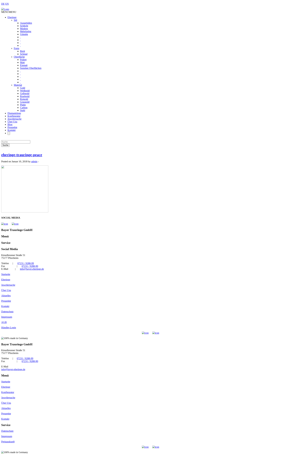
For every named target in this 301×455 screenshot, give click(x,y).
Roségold (24, 96)
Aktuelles (6, 295)
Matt (22, 62)
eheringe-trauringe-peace (21, 155)
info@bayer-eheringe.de (32, 269)
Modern (24, 28)
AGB (4, 322)
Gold (22, 87)
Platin (23, 104)
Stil (15, 20)
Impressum (6, 317)
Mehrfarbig (25, 31)
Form (16, 48)
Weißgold (25, 90)
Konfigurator (14, 116)
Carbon (23, 107)
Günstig (24, 34)
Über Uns (12, 121)
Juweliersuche (14, 119)
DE (3, 4)
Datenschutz (7, 311)
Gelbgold (24, 93)
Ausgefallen (26, 23)
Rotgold (24, 99)
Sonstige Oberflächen (30, 68)
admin (34, 161)
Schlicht (24, 25)
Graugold (24, 102)
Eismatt (23, 65)
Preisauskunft (8, 441)
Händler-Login (8, 327)
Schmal (23, 54)
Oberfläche (19, 56)
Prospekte (12, 127)
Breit (22, 51)
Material (18, 85)
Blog (10, 124)
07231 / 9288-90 (30, 266)
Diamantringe (14, 113)
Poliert (23, 59)
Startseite (5, 274)
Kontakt (12, 130)
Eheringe (12, 17)
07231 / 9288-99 (25, 263)
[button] (8, 12)
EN (7, 4)
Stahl (22, 110)
